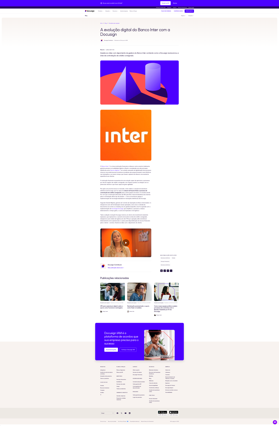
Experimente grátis (111, 350)
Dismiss (175, 3)
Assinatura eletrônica (165, 258)
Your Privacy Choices (122, 421)
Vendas (173, 258)
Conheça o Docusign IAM (128, 350)
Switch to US (165, 3)
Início (101, 23)
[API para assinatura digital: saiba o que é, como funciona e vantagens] (112, 292)
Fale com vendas (166, 11)
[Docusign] (90, 11)
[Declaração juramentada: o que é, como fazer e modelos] (139, 292)
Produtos (100, 11)
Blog (106, 23)
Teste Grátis (189, 11)
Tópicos (183, 15)
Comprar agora (178, 11)
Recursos (115, 11)
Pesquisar (169, 7)
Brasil (103, 413)
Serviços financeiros (165, 261)
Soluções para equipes (114, 23)
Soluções (107, 11)
